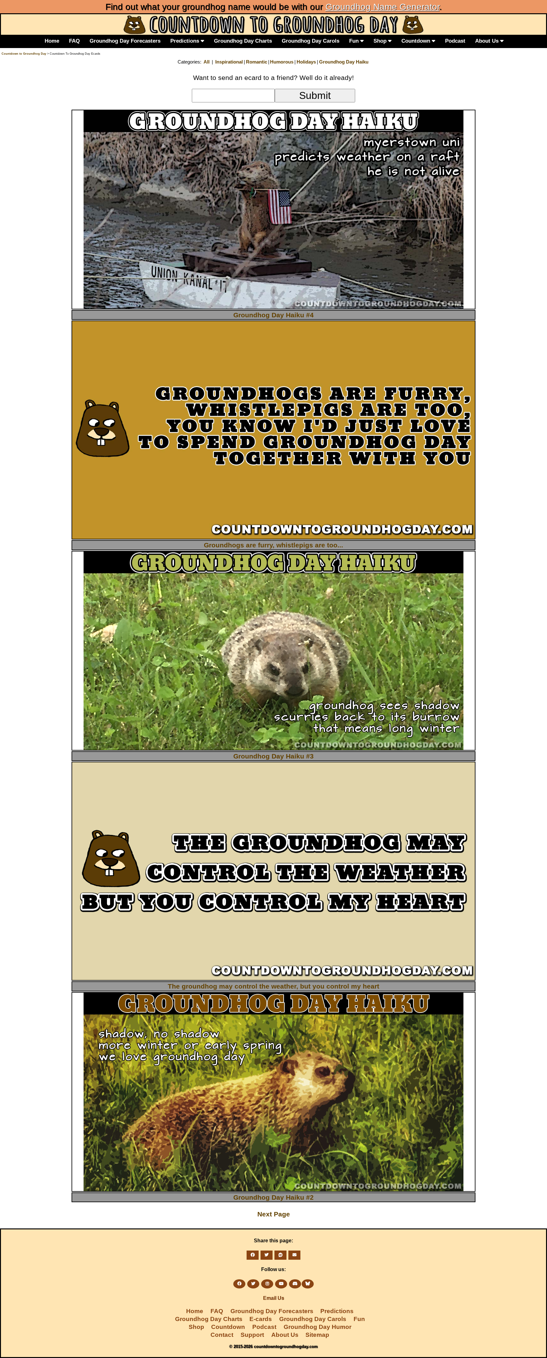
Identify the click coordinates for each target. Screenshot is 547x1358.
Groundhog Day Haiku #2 (273, 1197)
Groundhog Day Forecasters (125, 41)
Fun (354, 41)
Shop (381, 41)
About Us (487, 41)
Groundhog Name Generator (382, 7)
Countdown (416, 41)
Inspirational (229, 61)
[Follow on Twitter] (253, 1283)
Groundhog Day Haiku (343, 61)
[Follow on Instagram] (267, 1283)
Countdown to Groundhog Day (24, 53)
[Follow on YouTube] (281, 1283)
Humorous (281, 61)
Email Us (273, 1298)
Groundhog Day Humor (317, 1327)
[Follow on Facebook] (239, 1283)
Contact (222, 1334)
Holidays (306, 61)
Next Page (273, 1214)
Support (252, 1334)
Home (52, 41)
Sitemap (317, 1334)
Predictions (185, 41)
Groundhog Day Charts (243, 41)
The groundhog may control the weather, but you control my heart (273, 986)
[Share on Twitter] (267, 1255)
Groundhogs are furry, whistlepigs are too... (273, 545)
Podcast (455, 41)
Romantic (256, 61)
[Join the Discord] (295, 1283)
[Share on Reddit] (280, 1255)
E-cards (260, 1319)
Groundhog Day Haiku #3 (273, 756)
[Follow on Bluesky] (308, 1283)
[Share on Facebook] (253, 1255)
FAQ (74, 41)
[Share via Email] (294, 1255)
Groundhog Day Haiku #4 (273, 315)
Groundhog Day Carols (310, 41)
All (207, 61)
